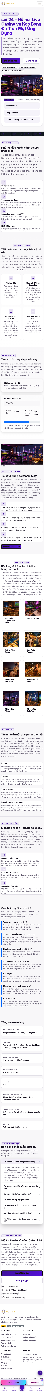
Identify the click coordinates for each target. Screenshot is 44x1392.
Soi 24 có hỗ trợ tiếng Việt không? (18, 1213)
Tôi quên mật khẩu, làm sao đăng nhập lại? (20, 1206)
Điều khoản (5, 1357)
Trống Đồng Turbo (8, 1346)
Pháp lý (4, 1363)
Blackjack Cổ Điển (8, 1340)
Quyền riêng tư (7, 1360)
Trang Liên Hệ (6, 1343)
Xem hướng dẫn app (11, 546)
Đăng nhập (31, 60)
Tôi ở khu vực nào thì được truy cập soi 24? (20, 1220)
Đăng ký (26, 1334)
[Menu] (40, 3)
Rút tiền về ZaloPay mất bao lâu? (17, 1194)
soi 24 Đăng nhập (30, 1337)
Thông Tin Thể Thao (9, 1337)
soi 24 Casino (6, 1369)
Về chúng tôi (6, 1354)
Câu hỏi (4, 1366)
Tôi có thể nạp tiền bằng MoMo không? (20, 1162)
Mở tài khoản (10, 60)
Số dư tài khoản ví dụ (12, 398)
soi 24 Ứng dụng (29, 1340)
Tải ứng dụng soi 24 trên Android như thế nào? (21, 1187)
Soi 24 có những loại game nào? (17, 1200)
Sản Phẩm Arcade (8, 1334)
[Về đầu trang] (40, 1373)
